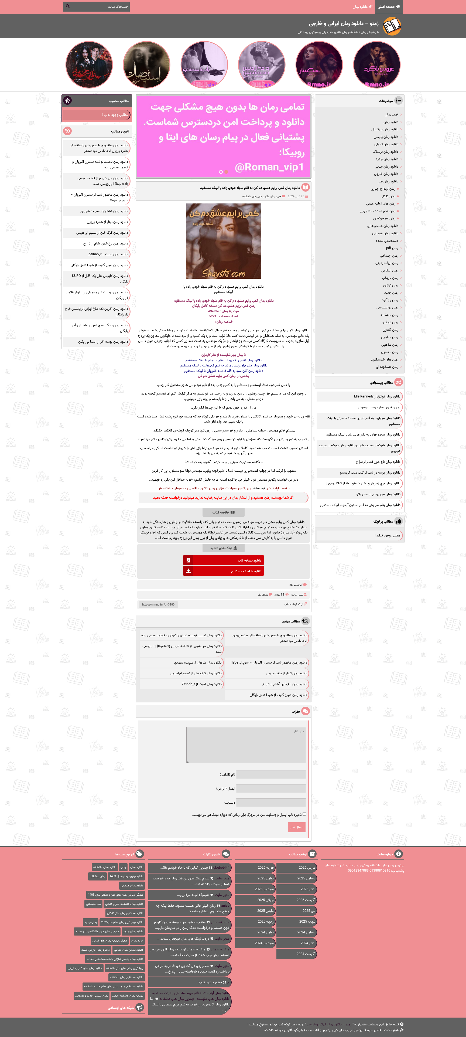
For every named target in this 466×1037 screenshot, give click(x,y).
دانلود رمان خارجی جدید (95, 949)
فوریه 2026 (266, 868)
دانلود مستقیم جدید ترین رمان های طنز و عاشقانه (113, 986)
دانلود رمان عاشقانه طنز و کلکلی (124, 904)
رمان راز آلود (390, 300)
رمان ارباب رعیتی (386, 263)
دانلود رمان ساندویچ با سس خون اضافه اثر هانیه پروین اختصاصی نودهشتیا (99, 148)
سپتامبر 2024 (264, 943)
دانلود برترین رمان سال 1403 (126, 876)
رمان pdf (392, 248)
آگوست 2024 (306, 954)
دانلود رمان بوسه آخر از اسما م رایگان (103, 342)
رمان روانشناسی (387, 307)
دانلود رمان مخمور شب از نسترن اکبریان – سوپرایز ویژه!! (269, 662)
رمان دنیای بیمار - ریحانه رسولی (379, 407)
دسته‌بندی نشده (387, 241)
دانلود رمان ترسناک (385, 152)
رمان (220, 322)
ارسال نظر (263, 595)
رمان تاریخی (390, 278)
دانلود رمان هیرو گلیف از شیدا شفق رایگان (278, 695)
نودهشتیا (258, 488)
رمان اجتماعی (389, 256)
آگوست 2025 (306, 900)
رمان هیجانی (93, 904)
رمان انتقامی (389, 270)
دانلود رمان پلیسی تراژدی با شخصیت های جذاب (115, 959)
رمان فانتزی (390, 330)
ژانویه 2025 (266, 921)
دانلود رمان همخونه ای (382, 226)
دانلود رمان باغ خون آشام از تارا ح (284, 684)
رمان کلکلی (388, 196)
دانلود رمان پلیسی (386, 137)
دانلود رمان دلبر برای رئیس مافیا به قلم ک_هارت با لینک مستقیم (224, 365)
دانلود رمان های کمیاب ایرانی (85, 968)
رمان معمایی (389, 352)
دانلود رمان (360, 7)
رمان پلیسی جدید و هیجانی (91, 995)
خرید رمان (275, 196)
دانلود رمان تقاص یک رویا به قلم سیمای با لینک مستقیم (224, 360)
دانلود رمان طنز (388, 181)
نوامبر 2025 (266, 878)
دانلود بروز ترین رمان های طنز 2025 (122, 922)
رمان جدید (391, 292)
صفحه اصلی (386, 7)
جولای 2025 (265, 900)
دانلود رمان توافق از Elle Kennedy (377, 396)
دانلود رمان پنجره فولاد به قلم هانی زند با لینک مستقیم (363, 434)
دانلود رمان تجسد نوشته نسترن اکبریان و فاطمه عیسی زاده (181, 635)
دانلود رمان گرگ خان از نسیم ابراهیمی (196, 673)
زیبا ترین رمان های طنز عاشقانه (124, 968)
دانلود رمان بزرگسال (384, 129)
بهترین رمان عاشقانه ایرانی (127, 995)
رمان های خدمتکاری (384, 359)
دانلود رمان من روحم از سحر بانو (378, 494)
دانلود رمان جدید (387, 159)
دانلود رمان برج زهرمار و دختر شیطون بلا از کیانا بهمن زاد (362, 483)
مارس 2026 (307, 868)
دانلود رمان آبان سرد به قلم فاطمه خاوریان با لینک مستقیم (223, 371)
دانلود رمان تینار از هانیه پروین (286, 673)
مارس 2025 (265, 911)
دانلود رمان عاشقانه (104, 867)
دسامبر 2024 (306, 932)
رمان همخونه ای (384, 218)
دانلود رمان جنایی (386, 166)
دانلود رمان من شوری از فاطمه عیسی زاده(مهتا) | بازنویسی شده (102, 181)
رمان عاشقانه (249, 196)
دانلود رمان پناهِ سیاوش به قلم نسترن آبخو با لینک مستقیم (360, 505)
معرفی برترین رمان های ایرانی (109, 940)
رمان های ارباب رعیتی (381, 203)
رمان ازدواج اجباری (383, 189)
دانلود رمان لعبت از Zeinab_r (202, 684)
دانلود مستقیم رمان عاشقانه (126, 977)
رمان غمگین (390, 322)
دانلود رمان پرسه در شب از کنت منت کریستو (370, 472)
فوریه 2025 (307, 921)
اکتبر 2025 (308, 889)
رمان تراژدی (390, 285)
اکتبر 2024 (308, 943)
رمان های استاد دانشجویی (378, 211)
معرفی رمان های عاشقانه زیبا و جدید (97, 931)
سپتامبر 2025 (264, 889)
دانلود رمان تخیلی (386, 144)
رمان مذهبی (389, 345)
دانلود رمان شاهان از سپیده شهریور (198, 662)
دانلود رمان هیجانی (385, 233)
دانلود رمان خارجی (386, 174)
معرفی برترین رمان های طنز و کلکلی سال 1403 (115, 894)
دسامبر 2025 (306, 878)
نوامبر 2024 (266, 932)
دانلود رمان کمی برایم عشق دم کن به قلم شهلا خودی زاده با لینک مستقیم (250, 188)
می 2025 (309, 911)
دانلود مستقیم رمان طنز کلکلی (125, 913)
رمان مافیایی (389, 337)
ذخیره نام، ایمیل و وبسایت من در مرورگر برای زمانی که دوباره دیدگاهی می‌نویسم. (247, 815)
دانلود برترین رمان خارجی (128, 949)
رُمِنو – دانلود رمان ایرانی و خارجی (329, 1024)
